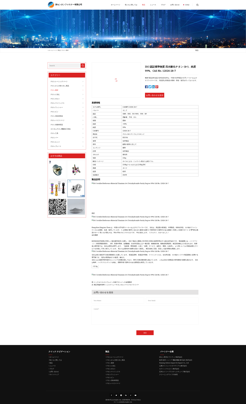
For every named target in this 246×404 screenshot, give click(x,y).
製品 (143, 5)
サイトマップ (54, 374)
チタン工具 (54, 133)
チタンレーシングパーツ (59, 81)
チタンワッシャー (57, 107)
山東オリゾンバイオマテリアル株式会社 (173, 366)
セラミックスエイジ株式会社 (169, 369)
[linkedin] (126, 395)
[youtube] (135, 395)
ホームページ (115, 5)
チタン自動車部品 (57, 125)
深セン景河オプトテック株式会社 (170, 357)
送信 (145, 333)
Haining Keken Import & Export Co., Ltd (174, 363)
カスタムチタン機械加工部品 (61, 129)
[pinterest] (121, 395)
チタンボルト (55, 99)
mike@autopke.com (125, 402)
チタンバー (54, 137)
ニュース (153, 5)
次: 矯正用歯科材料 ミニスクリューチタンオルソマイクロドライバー (115, 285)
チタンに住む (55, 94)
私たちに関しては (131, 5)
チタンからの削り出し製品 (60, 86)
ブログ (163, 5)
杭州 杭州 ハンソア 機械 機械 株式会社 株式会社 (175, 360)
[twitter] (116, 395)
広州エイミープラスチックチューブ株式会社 (174, 372)
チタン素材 (65, 50)
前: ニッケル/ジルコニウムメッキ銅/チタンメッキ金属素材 (112, 282)
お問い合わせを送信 (154, 95)
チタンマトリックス (57, 103)
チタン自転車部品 (57, 116)
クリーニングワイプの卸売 (168, 374)
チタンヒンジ (55, 142)
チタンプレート (56, 146)
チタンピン (54, 112)
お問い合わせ (175, 5)
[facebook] (111, 395)
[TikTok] (131, 395)
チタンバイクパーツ (57, 120)
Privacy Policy (136, 400)
